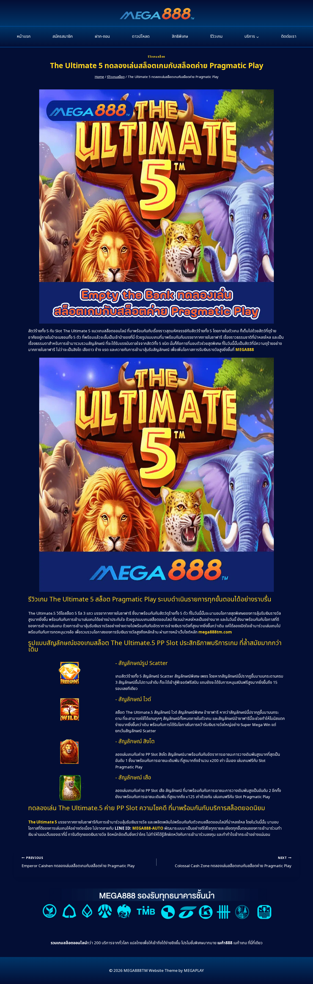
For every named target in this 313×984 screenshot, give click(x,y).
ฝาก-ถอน (102, 36)
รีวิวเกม (216, 36)
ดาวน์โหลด (141, 36)
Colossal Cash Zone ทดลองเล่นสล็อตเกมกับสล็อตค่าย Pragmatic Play (233, 862)
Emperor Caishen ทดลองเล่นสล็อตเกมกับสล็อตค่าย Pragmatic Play (78, 862)
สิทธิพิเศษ (180, 36)
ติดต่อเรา (288, 36)
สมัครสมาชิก (62, 36)
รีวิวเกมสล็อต (156, 57)
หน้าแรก (23, 36)
